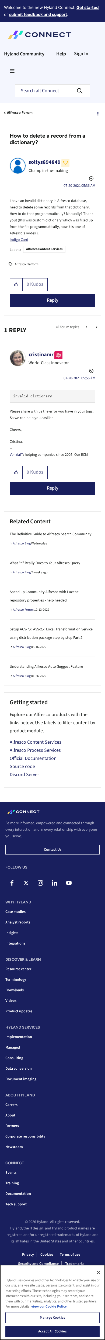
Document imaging (20, 1079)
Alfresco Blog (22, 543)
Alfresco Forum (20, 112)
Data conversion (18, 1068)
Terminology (15, 979)
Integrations (15, 943)
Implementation (18, 1037)
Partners (12, 1126)
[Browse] (12, 71)
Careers (11, 1105)
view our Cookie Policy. (49, 1306)
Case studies (15, 912)
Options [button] (97, 113)
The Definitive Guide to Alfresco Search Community (51, 534)
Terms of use (70, 1254)
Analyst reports (17, 922)
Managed (12, 1047)
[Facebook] (11, 882)
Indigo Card (19, 239)
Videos (10, 1000)
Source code (22, 766)
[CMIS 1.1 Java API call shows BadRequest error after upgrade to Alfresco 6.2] (96, 327)
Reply (52, 300)
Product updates (18, 1011)
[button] (16, 284)
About (10, 1115)
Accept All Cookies (52, 1331)
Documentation (18, 1193)
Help (61, 54)
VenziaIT (16, 454)
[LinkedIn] (54, 882)
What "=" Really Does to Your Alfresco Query (45, 563)
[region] (52, 1302)
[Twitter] (26, 882)
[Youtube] (68, 882)
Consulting (14, 1058)
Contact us (52, 849)
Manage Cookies (52, 1317)
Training (12, 1183)
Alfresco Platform (26, 264)
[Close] (98, 1272)
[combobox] (52, 90)
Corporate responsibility (25, 1136)
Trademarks (74, 1263)
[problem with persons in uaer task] (87, 327)
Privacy (28, 1254)
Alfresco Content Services (44, 249)
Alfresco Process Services (35, 750)
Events (10, 1172)
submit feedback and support (38, 14)
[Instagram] (40, 882)
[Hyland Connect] (39, 35)
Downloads (14, 990)
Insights (11, 933)
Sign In (81, 53)
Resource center (18, 969)
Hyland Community (24, 54)
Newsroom (14, 1147)
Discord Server (24, 774)
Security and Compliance (38, 1263)
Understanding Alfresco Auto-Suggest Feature (46, 666)
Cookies (46, 1254)
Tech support (16, 1204)
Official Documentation (33, 758)
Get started (87, 7)
